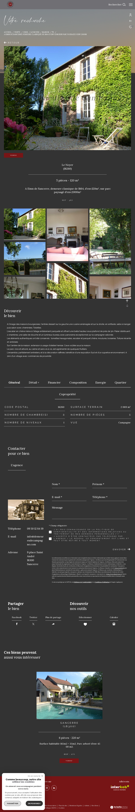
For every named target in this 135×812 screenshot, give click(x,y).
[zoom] (24, 239)
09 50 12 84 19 (35, 528)
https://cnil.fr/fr (119, 568)
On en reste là (34, 776)
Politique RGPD (50, 808)
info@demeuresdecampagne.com (35, 540)
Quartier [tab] (120, 382)
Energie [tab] (100, 382)
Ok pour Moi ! (34, 803)
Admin (87, 805)
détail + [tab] (34, 382)
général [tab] (14, 382)
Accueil (8, 32)
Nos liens (95, 805)
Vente (17, 32)
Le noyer (34, 32)
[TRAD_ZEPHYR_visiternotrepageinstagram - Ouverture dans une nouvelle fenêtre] (46, 788)
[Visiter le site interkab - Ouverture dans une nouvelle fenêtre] (120, 787)
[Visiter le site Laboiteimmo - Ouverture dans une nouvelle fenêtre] (119, 807)
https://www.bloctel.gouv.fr (114, 574)
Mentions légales (76, 805)
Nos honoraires (50, 805)
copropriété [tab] (67, 394)
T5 (53, 32)
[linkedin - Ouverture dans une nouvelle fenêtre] (54, 788)
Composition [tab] (78, 382)
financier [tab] (54, 382)
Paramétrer (12, 803)
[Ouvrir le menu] (131, 4)
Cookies (61, 808)
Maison (45, 32)
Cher (25, 32)
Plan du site (63, 805)
